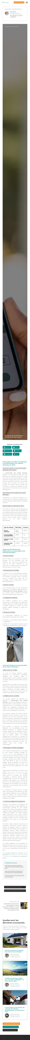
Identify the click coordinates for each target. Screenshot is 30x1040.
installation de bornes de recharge (18, 854)
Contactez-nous (7, 856)
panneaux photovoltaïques (17, 772)
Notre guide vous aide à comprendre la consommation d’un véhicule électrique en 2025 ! (14, 867)
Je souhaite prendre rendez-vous (15, 890)
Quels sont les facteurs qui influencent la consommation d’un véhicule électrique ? (14, 872)
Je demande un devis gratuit (13, 887)
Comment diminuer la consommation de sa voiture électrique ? (14, 876)
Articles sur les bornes (11, 1026)
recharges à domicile (8, 754)
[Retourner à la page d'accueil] (5, 2)
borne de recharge (16, 773)
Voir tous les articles (10, 1030)
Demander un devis (19, 2)
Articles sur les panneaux (11, 1023)
